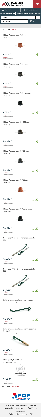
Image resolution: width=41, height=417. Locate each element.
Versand (26, 13)
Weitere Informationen (18, 414)
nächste (17, 30)
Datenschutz (19, 13)
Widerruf (31, 13)
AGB (14, 13)
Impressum (9, 13)
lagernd (34, 21)
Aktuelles (37, 13)
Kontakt (2, 13)
